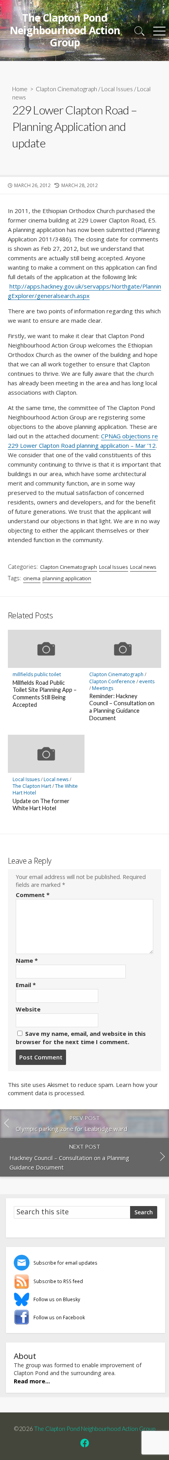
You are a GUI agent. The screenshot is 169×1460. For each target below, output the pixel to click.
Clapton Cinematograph (66, 88)
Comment (33, 895)
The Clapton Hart (32, 786)
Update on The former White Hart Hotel (41, 805)
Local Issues (117, 88)
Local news (143, 566)
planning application (66, 578)
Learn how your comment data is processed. (83, 1089)
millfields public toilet (37, 674)
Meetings (102, 688)
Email (26, 985)
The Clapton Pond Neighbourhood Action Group (94, 1428)
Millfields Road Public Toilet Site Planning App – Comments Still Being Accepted (45, 693)
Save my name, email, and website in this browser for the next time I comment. (81, 1038)
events (146, 681)
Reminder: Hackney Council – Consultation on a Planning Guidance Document (121, 707)
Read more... (32, 1381)
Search (143, 1212)
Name (27, 960)
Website (28, 1009)
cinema (31, 578)
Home (20, 88)
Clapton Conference (112, 681)
